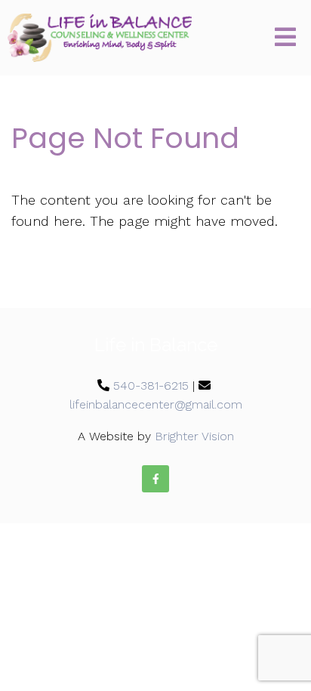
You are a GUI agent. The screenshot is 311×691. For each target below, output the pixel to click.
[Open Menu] (285, 38)
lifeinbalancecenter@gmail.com (155, 404)
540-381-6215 (151, 385)
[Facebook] (155, 478)
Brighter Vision (194, 436)
